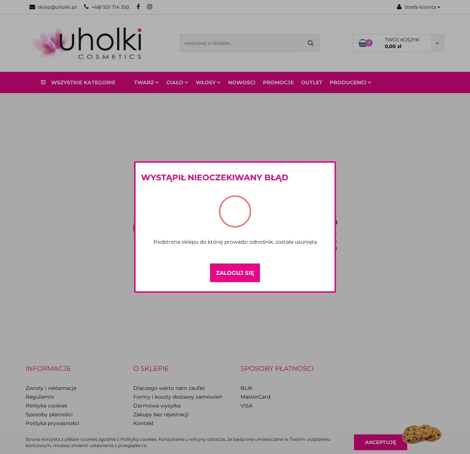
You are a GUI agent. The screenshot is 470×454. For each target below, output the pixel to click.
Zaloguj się (235, 272)
